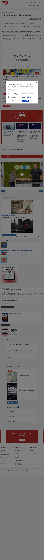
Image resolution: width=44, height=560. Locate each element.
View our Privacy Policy (26, 97)
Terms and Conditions (19, 93)
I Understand (26, 100)
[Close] (36, 82)
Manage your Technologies (16, 100)
